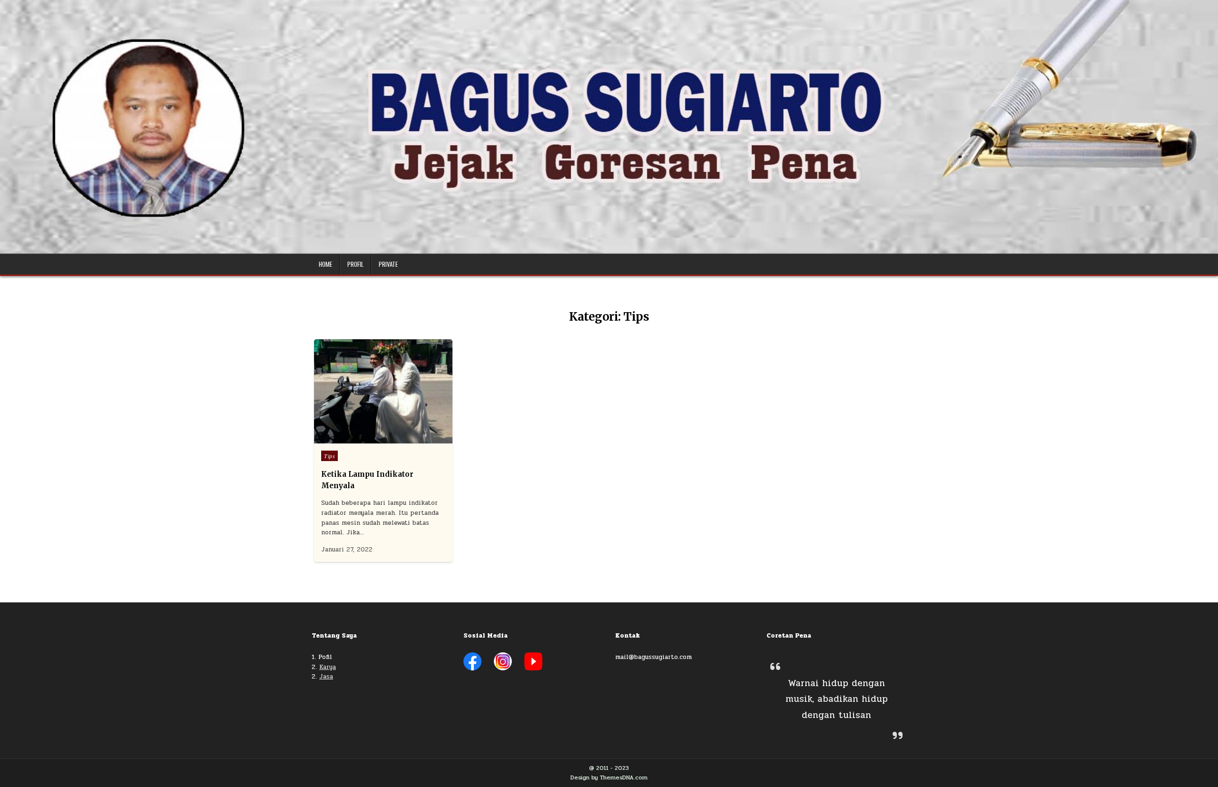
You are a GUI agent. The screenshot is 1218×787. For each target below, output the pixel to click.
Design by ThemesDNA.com (609, 777)
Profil (355, 264)
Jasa (326, 676)
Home (325, 264)
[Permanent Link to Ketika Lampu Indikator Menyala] (383, 391)
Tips (329, 456)
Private (388, 264)
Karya (327, 667)
